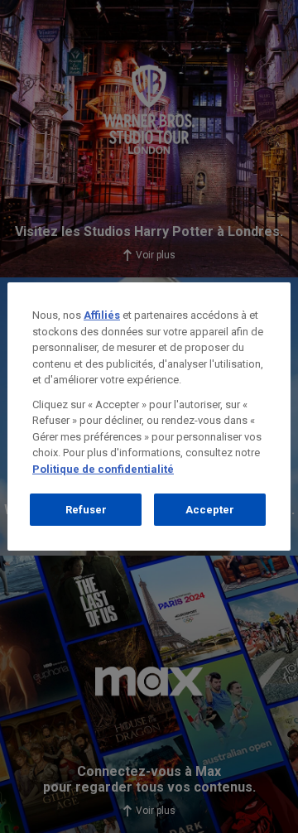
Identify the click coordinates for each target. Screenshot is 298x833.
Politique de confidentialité (103, 469)
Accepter (209, 509)
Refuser (86, 509)
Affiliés (102, 315)
